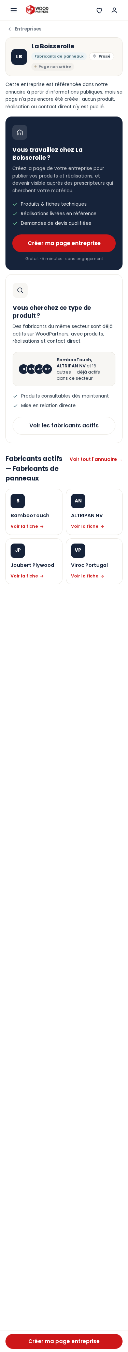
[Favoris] (99, 10)
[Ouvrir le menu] (13, 10)
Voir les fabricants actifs (64, 425)
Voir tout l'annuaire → (96, 459)
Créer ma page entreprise (64, 243)
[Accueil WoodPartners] (37, 10)
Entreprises (28, 29)
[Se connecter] (114, 10)
